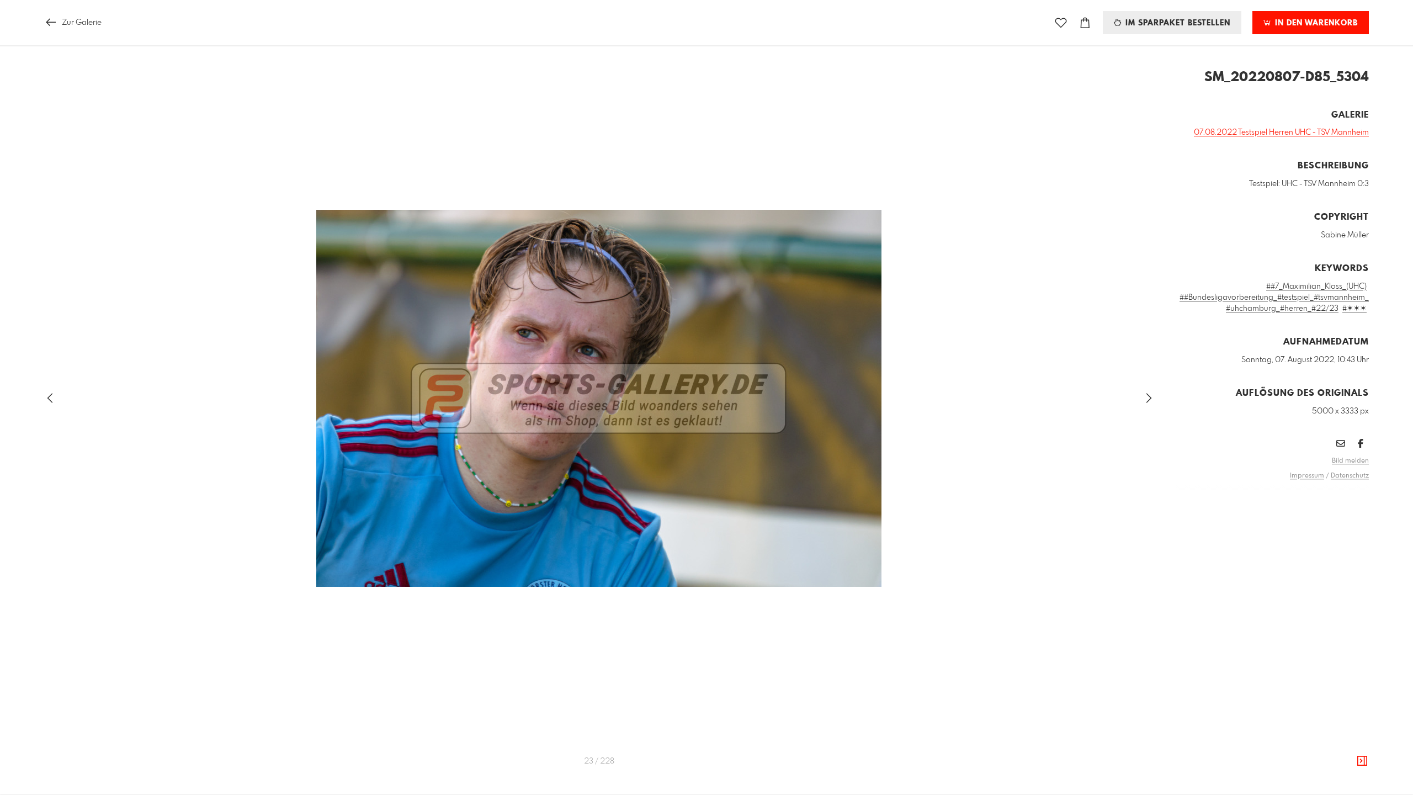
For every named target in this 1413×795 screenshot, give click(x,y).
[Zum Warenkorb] (1085, 22)
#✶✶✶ (1354, 308)
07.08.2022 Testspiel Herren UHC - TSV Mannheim (1281, 132)
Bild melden (1350, 461)
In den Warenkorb (1315, 23)
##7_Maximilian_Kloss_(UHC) (1316, 286)
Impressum (1307, 476)
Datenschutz (1350, 476)
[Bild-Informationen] (1362, 761)
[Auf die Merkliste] (1060, 22)
